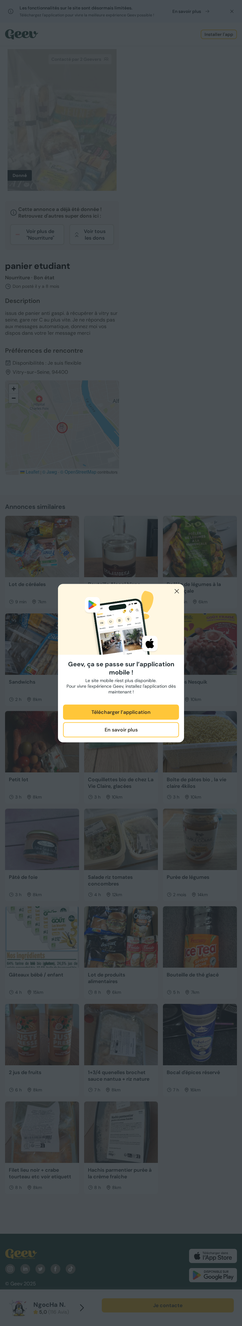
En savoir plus (121, 729)
